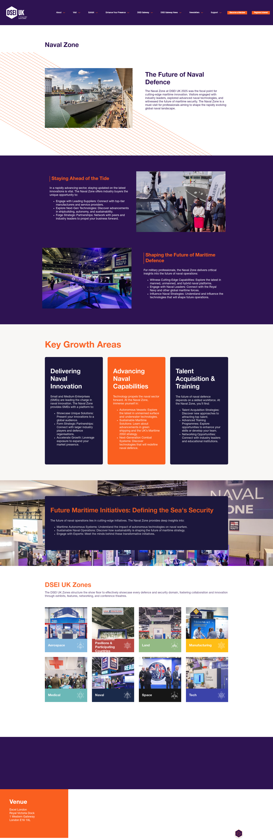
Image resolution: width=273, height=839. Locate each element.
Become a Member (237, 13)
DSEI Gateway (143, 13)
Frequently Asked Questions (64, 762)
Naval (99, 696)
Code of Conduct (58, 766)
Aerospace (56, 647)
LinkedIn (147, 762)
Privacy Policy (57, 775)
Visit (75, 13)
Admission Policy (59, 779)
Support (214, 13)
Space (147, 696)
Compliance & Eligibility (61, 770)
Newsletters (194, 13)
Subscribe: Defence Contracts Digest (160, 766)
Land (146, 647)
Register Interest (261, 13)
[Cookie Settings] (239, 833)
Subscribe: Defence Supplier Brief (159, 770)
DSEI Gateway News (169, 13)
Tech (193, 696)
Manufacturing (200, 647)
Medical (54, 696)
